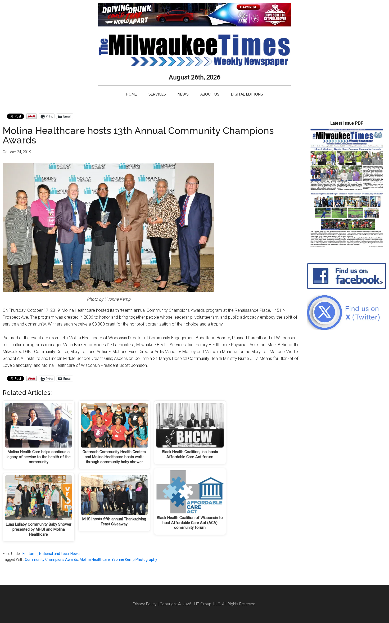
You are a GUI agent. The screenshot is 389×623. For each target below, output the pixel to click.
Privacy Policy (145, 604)
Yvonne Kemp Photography (134, 559)
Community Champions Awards (51, 559)
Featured (30, 554)
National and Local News (59, 554)
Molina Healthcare (95, 559)
